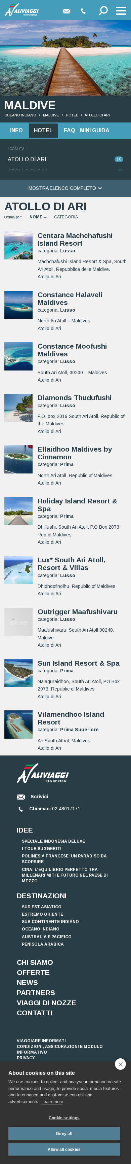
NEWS (27, 982)
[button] (121, 11)
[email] (66, 10)
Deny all (64, 1133)
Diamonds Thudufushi (75, 397)
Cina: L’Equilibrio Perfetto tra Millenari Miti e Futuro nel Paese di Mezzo (65, 875)
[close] (120, 1064)
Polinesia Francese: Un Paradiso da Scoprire (64, 859)
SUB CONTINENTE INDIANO (50, 921)
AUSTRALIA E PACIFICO (47, 936)
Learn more (52, 1101)
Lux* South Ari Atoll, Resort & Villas (71, 563)
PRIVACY (26, 1058)
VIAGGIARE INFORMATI (41, 1040)
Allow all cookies (64, 1149)
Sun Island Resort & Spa (79, 663)
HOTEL (72, 115)
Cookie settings (64, 1118)
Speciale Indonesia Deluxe (53, 841)
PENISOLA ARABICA (43, 944)
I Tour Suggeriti (41, 848)
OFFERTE (33, 972)
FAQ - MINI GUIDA (87, 130)
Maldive (51, 115)
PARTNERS (36, 992)
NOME (36, 217)
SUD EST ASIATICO (41, 907)
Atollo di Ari (97, 115)
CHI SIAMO (35, 962)
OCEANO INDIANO (20, 115)
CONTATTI (34, 1013)
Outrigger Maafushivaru (78, 611)
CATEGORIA (66, 217)
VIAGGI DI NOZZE (46, 1003)
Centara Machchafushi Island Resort (75, 239)
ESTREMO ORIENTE (42, 914)
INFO (16, 130)
